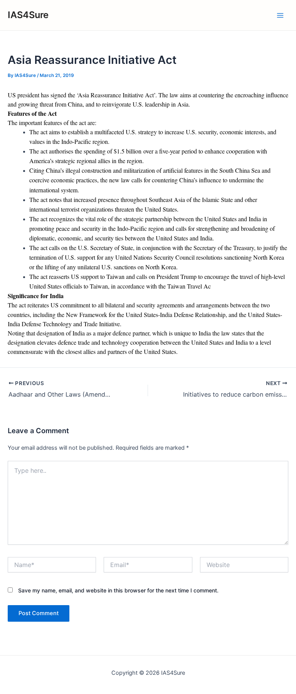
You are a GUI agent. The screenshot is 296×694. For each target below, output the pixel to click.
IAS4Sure (28, 14)
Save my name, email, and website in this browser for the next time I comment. (118, 590)
